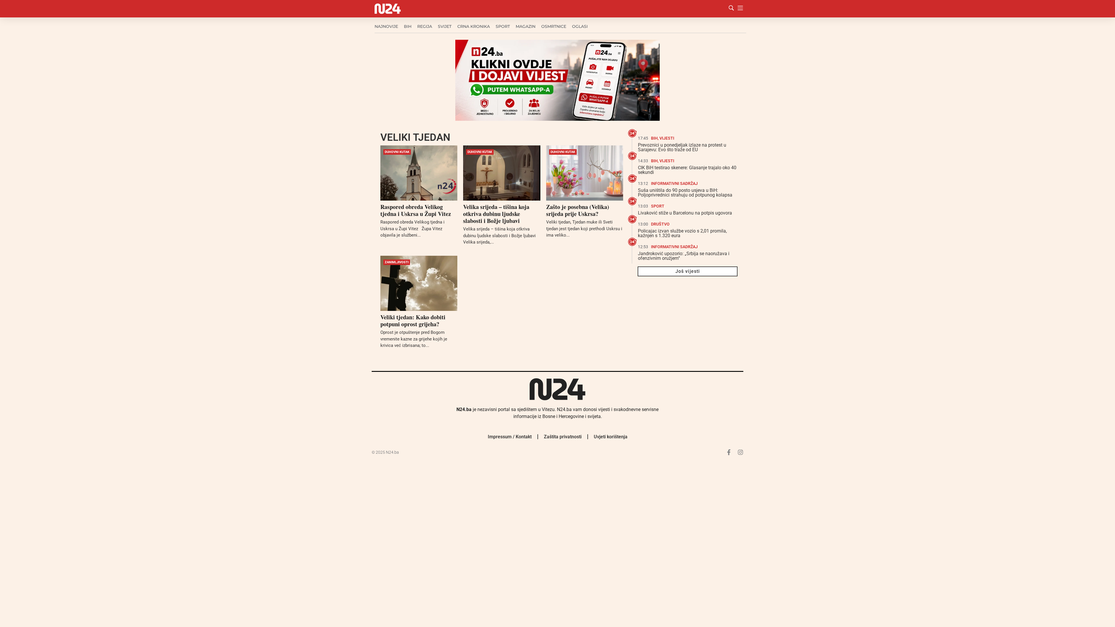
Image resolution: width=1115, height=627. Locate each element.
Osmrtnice (553, 26)
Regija (424, 26)
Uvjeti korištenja (610, 436)
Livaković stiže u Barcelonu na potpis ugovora (685, 213)
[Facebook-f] (729, 452)
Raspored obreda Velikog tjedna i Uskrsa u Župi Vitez (415, 210)
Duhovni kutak (397, 152)
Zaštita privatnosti (563, 436)
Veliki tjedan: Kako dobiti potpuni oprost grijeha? (412, 320)
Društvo (660, 224)
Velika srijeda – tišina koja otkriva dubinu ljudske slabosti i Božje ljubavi (496, 214)
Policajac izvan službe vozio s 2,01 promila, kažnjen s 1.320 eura (682, 233)
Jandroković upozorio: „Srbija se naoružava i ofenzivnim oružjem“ (683, 256)
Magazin (525, 26)
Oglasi (580, 26)
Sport (503, 26)
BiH (407, 26)
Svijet (445, 26)
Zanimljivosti (397, 262)
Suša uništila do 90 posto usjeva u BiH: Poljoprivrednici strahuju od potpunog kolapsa (685, 193)
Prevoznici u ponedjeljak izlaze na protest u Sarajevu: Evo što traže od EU (682, 147)
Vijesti (666, 138)
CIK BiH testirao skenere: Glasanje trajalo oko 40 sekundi (687, 170)
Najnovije (386, 26)
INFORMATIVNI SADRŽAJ (674, 183)
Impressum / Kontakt (510, 436)
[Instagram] (740, 452)
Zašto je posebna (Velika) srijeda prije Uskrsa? (577, 210)
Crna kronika (473, 26)
